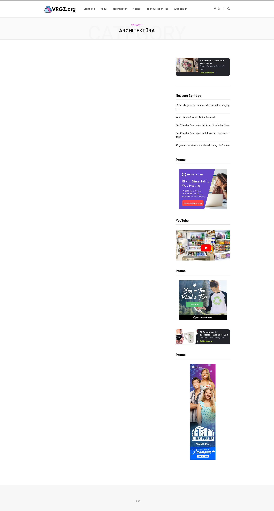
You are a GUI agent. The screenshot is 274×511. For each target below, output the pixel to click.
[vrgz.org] (60, 9)
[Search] (227, 8)
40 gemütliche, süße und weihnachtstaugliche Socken (203, 145)
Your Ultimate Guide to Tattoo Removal (195, 117)
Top (137, 501)
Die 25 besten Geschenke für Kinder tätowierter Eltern (202, 125)
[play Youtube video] (206, 248)
